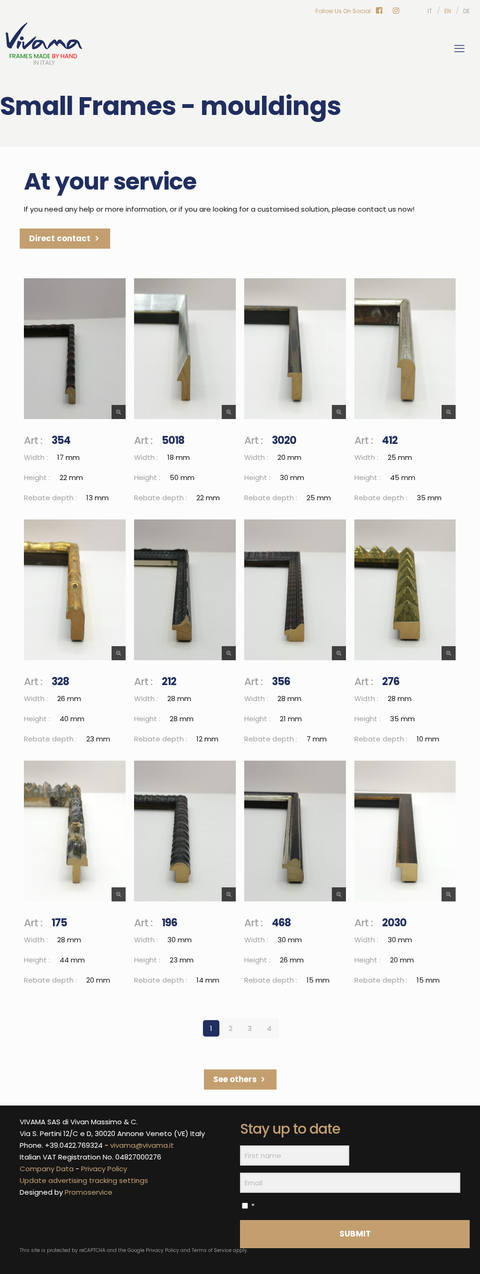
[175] (74, 831)
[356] (294, 589)
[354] (74, 348)
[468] (294, 831)
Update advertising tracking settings (84, 1180)
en (447, 11)
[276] (405, 589)
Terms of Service (212, 1250)
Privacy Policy (104, 1169)
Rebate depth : (50, 498)
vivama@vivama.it (142, 1145)
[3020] (294, 348)
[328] (74, 589)
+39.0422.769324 (74, 1145)
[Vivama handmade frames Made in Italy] (44, 37)
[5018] (184, 348)
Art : (33, 440)
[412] (405, 348)
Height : (37, 477)
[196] (184, 831)
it (430, 11)
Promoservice (88, 1192)
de (466, 11)
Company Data (47, 1169)
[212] (184, 589)
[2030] (405, 831)
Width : (36, 457)
